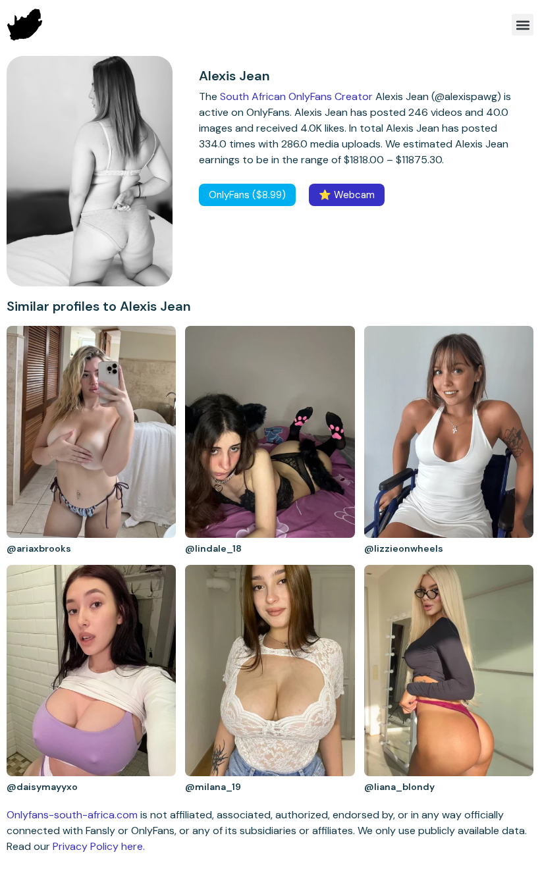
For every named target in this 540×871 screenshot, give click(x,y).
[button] (522, 25)
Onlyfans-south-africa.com (72, 815)
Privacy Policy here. (99, 846)
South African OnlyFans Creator (296, 96)
